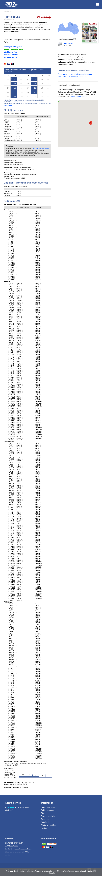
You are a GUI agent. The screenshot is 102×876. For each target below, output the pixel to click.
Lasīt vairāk (91, 871)
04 (35, 79)
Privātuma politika (48, 816)
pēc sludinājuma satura (41, 148)
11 (35, 84)
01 (15, 79)
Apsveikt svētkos (11, 55)
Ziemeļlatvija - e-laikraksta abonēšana (72, 77)
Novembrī (8, 72)
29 (15, 96)
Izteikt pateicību (10, 52)
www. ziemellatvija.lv (79, 96)
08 (15, 84)
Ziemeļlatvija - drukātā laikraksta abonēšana (75, 74)
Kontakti (44, 828)
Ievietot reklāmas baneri (14, 49)
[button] (90, 123)
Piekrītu (52, 873)
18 (35, 88)
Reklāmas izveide (48, 807)
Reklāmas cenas (47, 810)
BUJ (42, 813)
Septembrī (33, 70)
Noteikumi (45, 822)
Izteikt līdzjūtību (10, 57)
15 (15, 88)
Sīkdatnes (45, 819)
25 (35, 92)
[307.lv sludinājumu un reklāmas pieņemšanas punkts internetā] (11, 4)
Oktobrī (42, 70)
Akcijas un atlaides (48, 825)
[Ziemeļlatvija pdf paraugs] (90, 32)
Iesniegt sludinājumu (13, 47)
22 (15, 92)
